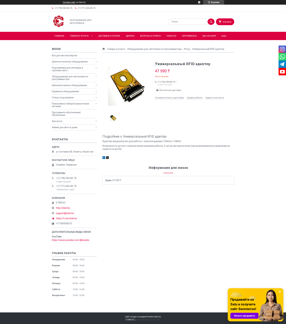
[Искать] (211, 22)
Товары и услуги (116, 49)
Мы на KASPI (209, 36)
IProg (187, 49)
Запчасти (57, 121)
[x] (107, 158)
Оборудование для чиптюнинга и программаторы (154, 49)
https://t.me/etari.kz (66, 218)
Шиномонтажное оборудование (69, 85)
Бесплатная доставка (170, 90)
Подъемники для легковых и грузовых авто (67, 69)
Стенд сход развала (63, 97)
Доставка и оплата (109, 36)
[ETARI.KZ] (59, 27)
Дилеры (130, 36)
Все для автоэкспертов (64, 55)
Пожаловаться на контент (148, 320)
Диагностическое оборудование (70, 61)
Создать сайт (69, 2)
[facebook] (103, 158)
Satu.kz (157, 317)
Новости (171, 36)
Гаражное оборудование (65, 91)
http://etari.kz (63, 208)
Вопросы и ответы (150, 36)
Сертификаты (189, 36)
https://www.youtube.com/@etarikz (70, 240)
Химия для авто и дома (64, 127)
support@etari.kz (65, 213)
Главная (59, 36)
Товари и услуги (79, 36)
